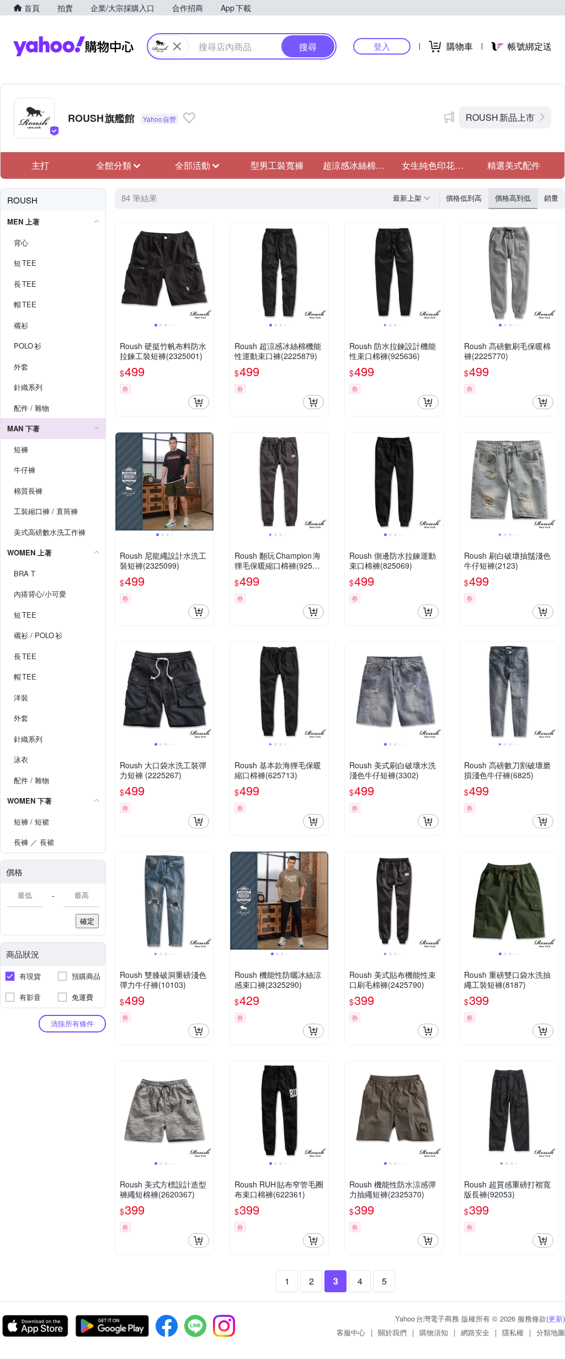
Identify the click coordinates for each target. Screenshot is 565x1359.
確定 (87, 921)
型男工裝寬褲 (276, 165)
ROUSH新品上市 (500, 117)
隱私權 (513, 1332)
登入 (382, 46)
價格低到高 (464, 197)
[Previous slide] (122, 272)
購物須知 (433, 1332)
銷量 (551, 197)
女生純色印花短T (436, 165)
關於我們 (392, 1332)
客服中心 (351, 1332)
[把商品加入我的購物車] (198, 402)
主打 (40, 165)
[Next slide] (206, 272)
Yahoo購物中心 (73, 46)
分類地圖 (550, 1332)
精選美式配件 (513, 165)
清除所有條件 (72, 1023)
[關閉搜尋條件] (177, 46)
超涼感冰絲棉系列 (358, 165)
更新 (555, 1318)
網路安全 (475, 1332)
